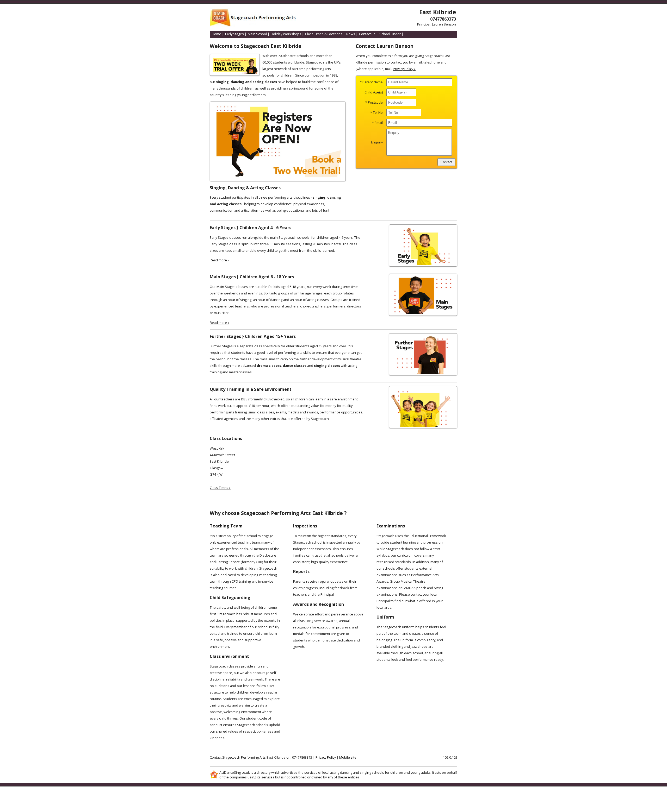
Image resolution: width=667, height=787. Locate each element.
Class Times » (220, 487)
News (350, 34)
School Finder (390, 34)
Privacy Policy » (404, 68)
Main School (257, 34)
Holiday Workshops (286, 34)
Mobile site (347, 757)
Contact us (367, 34)
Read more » (219, 260)
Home (216, 34)
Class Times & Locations (323, 34)
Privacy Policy (326, 757)
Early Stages (234, 34)
